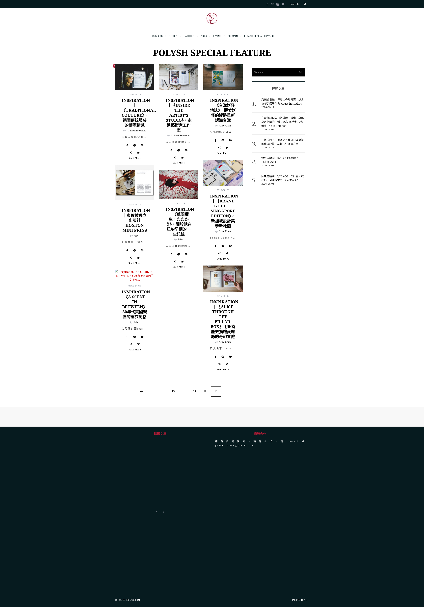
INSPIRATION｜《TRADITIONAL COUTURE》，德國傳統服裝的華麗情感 (139, 112)
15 (194, 391)
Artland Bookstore (136, 130)
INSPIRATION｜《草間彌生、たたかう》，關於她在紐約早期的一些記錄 (180, 221)
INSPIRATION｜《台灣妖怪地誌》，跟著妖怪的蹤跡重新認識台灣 (224, 110)
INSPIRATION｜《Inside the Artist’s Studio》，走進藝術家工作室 (180, 115)
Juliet (136, 235)
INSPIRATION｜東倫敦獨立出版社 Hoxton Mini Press (136, 220)
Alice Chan (225, 125)
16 (205, 391)
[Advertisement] (160, 556)
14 (183, 391)
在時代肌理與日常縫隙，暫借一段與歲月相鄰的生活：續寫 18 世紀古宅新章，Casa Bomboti (282, 122)
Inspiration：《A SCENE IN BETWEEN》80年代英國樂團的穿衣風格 (138, 304)
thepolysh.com (131, 600)
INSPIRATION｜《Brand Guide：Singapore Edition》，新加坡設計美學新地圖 (224, 210)
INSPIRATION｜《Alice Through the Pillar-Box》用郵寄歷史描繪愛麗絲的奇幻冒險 (224, 319)
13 (173, 391)
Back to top (298, 600)
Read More (135, 158)
